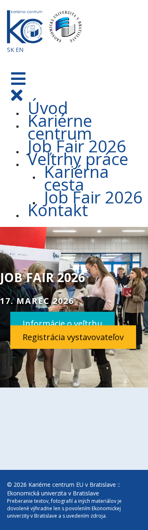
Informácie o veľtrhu (62, 323)
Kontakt (58, 209)
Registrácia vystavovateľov (73, 337)
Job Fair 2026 (93, 197)
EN (19, 50)
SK (10, 50)
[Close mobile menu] (17, 95)
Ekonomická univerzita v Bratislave (53, 493)
